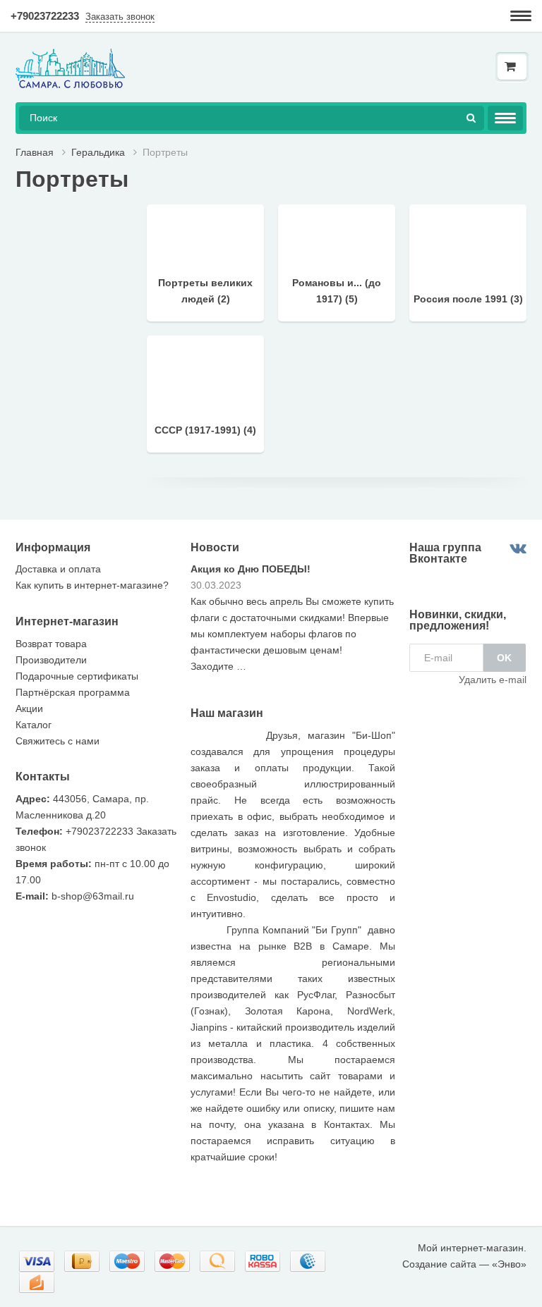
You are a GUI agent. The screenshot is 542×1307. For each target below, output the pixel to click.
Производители (51, 659)
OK (504, 657)
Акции (29, 708)
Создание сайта (439, 1264)
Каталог (34, 724)
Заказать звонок (120, 16)
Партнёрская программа (73, 692)
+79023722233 (45, 16)
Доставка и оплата (58, 569)
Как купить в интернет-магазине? (92, 585)
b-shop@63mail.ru (93, 896)
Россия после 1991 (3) (468, 299)
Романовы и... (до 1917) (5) (336, 291)
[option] (293, 623)
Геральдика (98, 152)
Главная (35, 152)
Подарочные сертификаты (77, 676)
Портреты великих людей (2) (205, 291)
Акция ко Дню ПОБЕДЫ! (251, 569)
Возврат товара (51, 643)
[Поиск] (471, 118)
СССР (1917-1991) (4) (205, 430)
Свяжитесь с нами (58, 741)
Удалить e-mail (492, 679)
